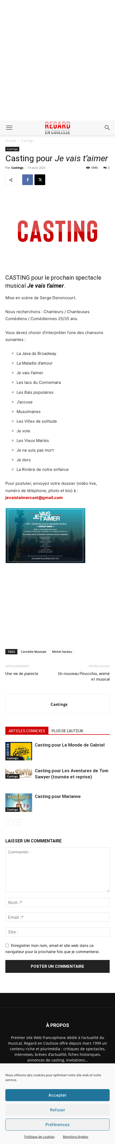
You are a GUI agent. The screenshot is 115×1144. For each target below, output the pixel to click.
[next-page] (17, 822)
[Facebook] (27, 179)
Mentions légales (75, 1137)
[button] (9, 128)
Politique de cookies (39, 1137)
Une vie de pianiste (21, 673)
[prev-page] (8, 822)
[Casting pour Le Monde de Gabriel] (18, 751)
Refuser (57, 1109)
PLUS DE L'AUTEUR (67, 731)
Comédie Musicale (33, 652)
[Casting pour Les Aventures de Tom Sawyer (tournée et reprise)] (18, 773)
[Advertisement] (57, 60)
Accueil (10, 140)
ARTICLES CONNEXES (27, 731)
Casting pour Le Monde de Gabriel (70, 745)
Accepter (57, 1095)
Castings (27, 140)
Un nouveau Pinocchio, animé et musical (84, 676)
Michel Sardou (62, 652)
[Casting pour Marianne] (18, 802)
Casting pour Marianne (58, 796)
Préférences (57, 1124)
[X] (39, 179)
